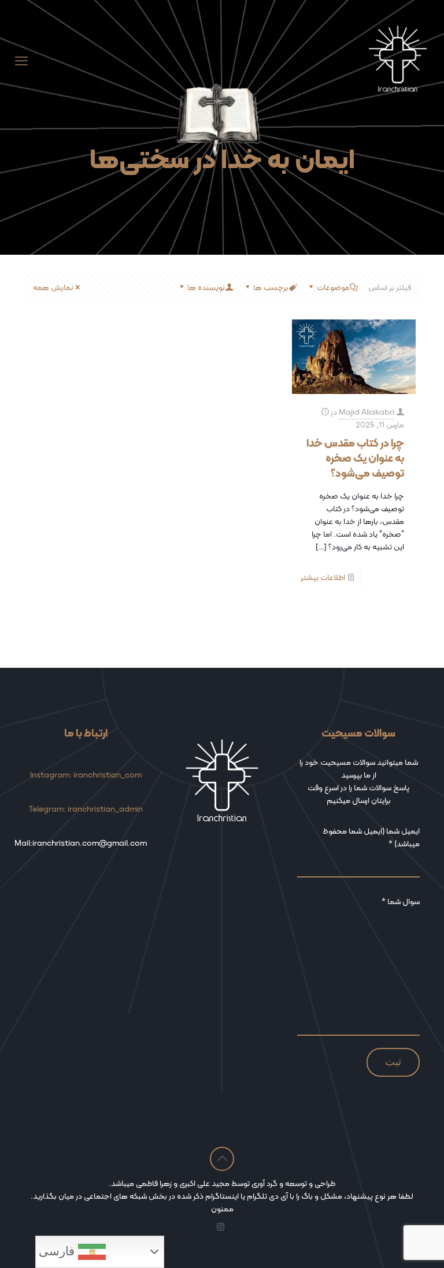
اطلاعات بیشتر (323, 577)
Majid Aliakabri (366, 412)
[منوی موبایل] (21, 61)
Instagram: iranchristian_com (86, 775)
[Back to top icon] (222, 1159)
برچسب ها (270, 287)
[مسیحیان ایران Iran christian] (397, 61)
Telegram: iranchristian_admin (86, 809)
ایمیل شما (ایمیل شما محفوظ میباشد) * (371, 837)
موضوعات (333, 287)
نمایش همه (53, 287)
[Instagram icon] (220, 1226)
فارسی (58, 1251)
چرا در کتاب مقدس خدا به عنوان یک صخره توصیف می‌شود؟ (355, 457)
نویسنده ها (206, 287)
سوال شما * (401, 901)
